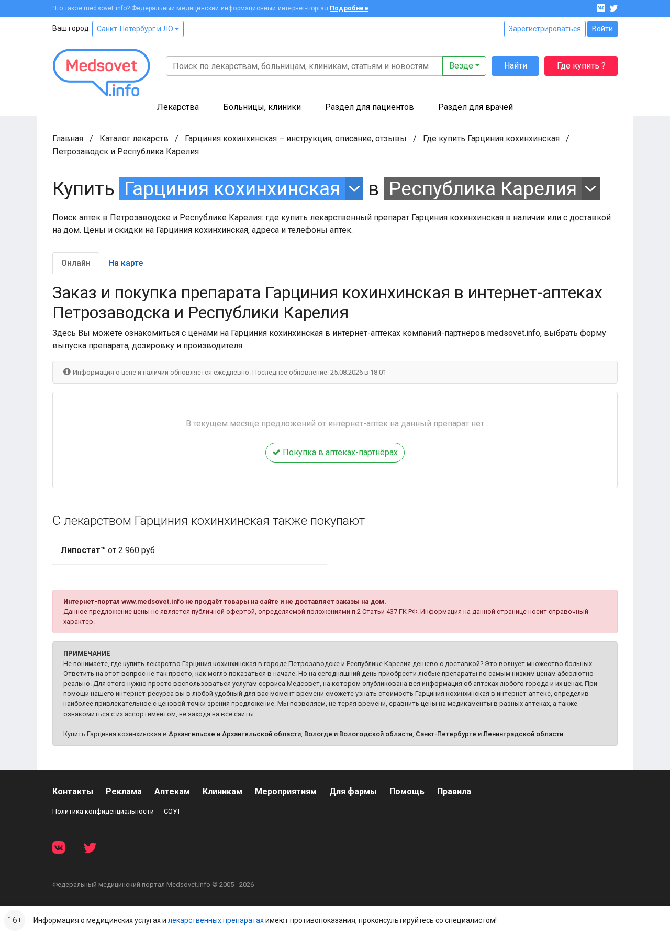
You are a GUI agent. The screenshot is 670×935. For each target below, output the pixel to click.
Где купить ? (581, 66)
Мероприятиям (286, 791)
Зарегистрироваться (545, 29)
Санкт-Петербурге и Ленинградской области (489, 734)
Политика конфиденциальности (103, 811)
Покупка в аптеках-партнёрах (339, 452)
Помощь (407, 791)
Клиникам (222, 791)
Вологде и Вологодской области (358, 734)
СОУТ (172, 811)
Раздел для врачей (475, 107)
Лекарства (178, 107)
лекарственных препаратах (216, 920)
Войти (602, 29)
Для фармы (353, 791)
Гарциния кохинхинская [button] (232, 188)
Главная (67, 138)
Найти (515, 66)
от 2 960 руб (108, 550)
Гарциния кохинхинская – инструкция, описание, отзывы (296, 138)
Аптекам (172, 791)
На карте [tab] (125, 263)
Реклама (124, 791)
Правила (454, 791)
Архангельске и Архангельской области (235, 734)
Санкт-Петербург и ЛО (136, 29)
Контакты (72, 791)
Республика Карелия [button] (483, 188)
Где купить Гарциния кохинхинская (491, 138)
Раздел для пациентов (369, 107)
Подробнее (349, 8)
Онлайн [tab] (76, 263)
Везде (461, 66)
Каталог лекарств (134, 138)
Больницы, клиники (262, 107)
